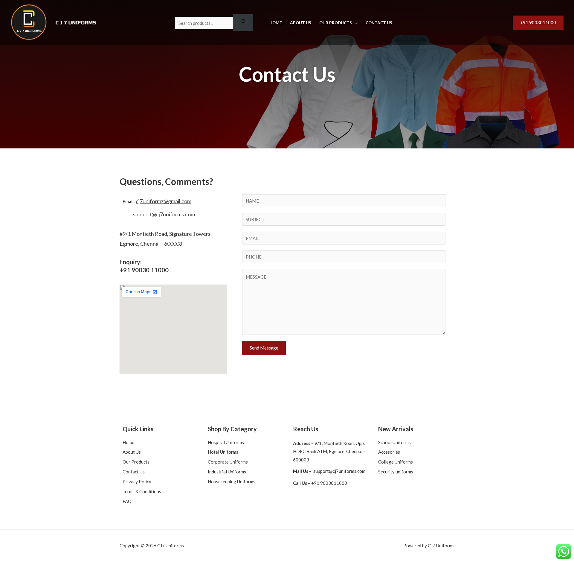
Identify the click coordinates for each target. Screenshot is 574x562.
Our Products (335, 22)
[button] (538, 23)
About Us (300, 22)
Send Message (264, 347)
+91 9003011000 (329, 483)
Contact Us (379, 22)
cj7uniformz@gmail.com (163, 201)
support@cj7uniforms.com (164, 214)
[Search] (243, 22)
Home (275, 22)
